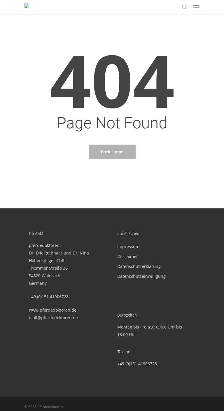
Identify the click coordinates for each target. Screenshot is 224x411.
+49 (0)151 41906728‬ (49, 296)
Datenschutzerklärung (139, 266)
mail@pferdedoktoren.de (53, 317)
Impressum (128, 246)
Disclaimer (127, 256)
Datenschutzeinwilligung (141, 276)
